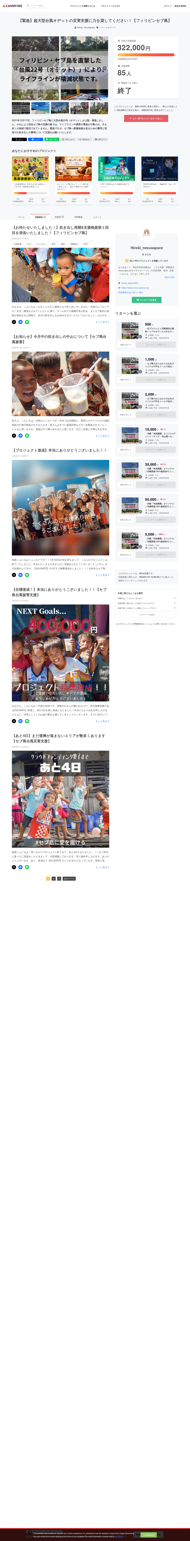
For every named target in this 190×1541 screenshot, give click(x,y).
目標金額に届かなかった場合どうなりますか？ (136, 603)
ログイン (168, 6)
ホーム (21, 216)
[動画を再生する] (60, 68)
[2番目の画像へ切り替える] (40, 108)
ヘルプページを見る (147, 614)
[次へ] (104, 68)
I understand (149, 1535)
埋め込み (86, 139)
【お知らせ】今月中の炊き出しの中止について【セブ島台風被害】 (59, 339)
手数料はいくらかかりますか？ (130, 598)
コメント (97, 216)
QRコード (102, 139)
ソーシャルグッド (107, 27)
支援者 (59, 216)
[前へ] (15, 68)
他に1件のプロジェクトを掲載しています (149, 260)
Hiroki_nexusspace (86, 27)
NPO (86, 244)
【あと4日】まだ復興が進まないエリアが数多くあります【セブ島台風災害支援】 (58, 738)
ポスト (21, 139)
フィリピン (41, 244)
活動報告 (40, 217)
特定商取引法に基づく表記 (130, 292)
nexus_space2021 (129, 283)
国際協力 (74, 244)
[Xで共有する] (14, 322)
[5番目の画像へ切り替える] (99, 108)
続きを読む (170, 277)
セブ (29, 244)
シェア (37, 139)
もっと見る (101, 321)
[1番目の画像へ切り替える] (21, 108)
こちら (147, 623)
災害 (53, 244)
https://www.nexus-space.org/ (135, 287)
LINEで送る (53, 139)
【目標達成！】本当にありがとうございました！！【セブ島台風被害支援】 (59, 592)
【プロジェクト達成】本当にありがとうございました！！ (59, 450)
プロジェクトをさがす (110, 5)
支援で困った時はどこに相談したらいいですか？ (137, 608)
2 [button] (53, 878)
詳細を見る (124, 344)
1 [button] (48, 878)
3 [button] (59, 878)
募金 (63, 244)
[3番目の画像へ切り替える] (60, 108)
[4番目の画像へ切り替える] (79, 108)
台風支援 (17, 244)
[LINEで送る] (27, 322)
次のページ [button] (68, 878)
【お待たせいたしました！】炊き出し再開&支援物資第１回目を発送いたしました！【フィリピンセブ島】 (60, 230)
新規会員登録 (180, 6)
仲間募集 (78, 216)
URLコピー (69, 139)
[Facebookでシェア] (20, 322)
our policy (118, 1536)
